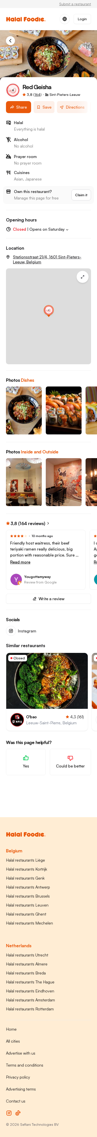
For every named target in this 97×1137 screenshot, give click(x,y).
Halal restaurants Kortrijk (26, 869)
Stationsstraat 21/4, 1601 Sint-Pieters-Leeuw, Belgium (47, 259)
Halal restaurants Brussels (28, 896)
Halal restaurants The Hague (30, 981)
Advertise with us (20, 1053)
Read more (20, 562)
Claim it (81, 195)
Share (21, 107)
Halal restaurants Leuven (27, 905)
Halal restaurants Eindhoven (30, 990)
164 (37, 94)
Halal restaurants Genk (25, 878)
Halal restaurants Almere (27, 963)
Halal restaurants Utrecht (27, 954)
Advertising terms (21, 1089)
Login (82, 19)
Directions (75, 107)
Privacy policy (18, 1077)
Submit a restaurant (75, 4)
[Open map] (48, 316)
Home (11, 1029)
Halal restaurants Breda (26, 972)
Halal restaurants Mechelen (29, 923)
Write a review (51, 598)
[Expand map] (83, 277)
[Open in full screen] (24, 410)
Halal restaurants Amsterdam (30, 999)
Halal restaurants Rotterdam (30, 1008)
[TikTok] (18, 1113)
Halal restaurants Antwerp (28, 887)
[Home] (10, 40)
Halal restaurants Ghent (26, 914)
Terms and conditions (24, 1065)
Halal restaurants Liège (25, 860)
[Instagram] (9, 1113)
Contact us (15, 1101)
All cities (13, 1041)
